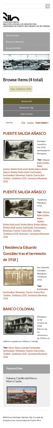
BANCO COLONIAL (19, 309)
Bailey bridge (43, 162)
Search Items (26, 114)
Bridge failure (35, 169)
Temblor (7, 178)
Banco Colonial (22, 347)
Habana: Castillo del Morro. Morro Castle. (21, 380)
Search (47, 6)
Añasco (46, 159)
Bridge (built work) (19, 169)
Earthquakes (9, 175)
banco (11, 347)
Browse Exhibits (13, 48)
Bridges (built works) (20, 172)
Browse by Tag (26, 107)
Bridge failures (40, 224)
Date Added (41, 122)
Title (23, 122)
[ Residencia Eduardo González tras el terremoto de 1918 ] (24, 253)
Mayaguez (20, 175)
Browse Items (12, 35)
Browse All (27, 101)
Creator (30, 122)
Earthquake (35, 172)
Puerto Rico (39, 175)
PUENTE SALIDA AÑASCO (24, 133)
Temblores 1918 (18, 178)
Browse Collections (15, 41)
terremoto (24, 233)
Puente (29, 175)
